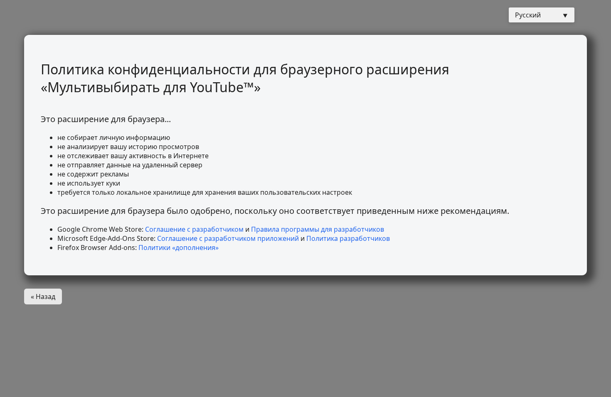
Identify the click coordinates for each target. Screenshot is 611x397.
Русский (528, 15)
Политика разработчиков (348, 238)
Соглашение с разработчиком (194, 229)
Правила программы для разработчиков (317, 229)
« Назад (43, 296)
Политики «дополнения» (178, 247)
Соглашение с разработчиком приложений (228, 238)
